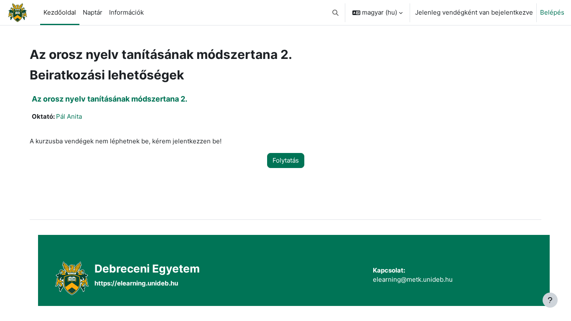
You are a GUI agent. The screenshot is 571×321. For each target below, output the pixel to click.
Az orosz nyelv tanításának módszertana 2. (109, 98)
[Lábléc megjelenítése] (550, 300)
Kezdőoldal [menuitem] (59, 12)
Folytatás (286, 160)
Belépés (552, 12)
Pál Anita (69, 116)
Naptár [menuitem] (92, 12)
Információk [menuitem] (126, 12)
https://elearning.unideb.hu (136, 283)
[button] (336, 12)
